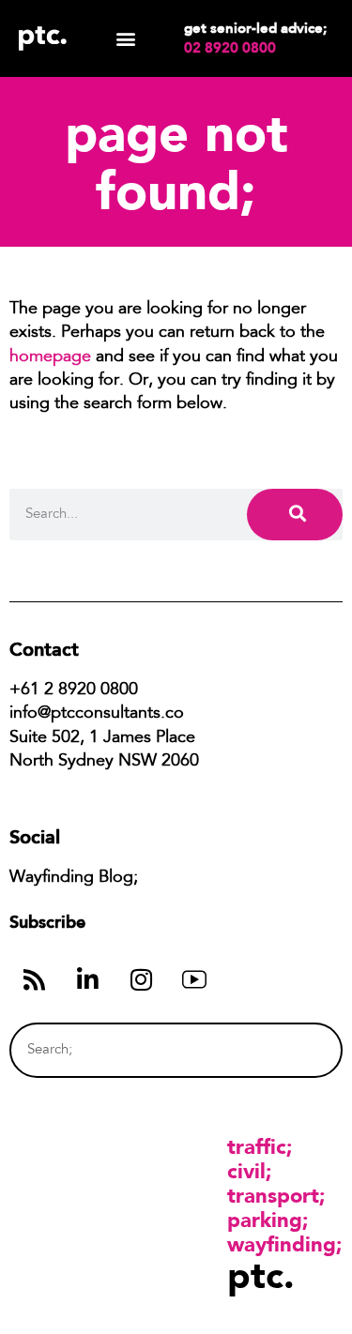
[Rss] (33, 979)
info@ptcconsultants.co (96, 713)
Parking (264, 1219)
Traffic (256, 1146)
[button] (125, 38)
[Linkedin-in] (87, 979)
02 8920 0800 (230, 47)
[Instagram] (140, 979)
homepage (50, 357)
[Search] (295, 514)
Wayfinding (281, 1244)
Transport (273, 1195)
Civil (246, 1171)
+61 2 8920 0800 (73, 690)
